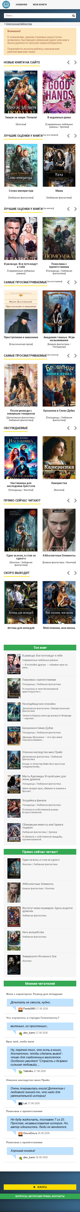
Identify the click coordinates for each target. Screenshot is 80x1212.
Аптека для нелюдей (20, 627)
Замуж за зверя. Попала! (21, 117)
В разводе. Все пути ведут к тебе (21, 265)
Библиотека (6, 4)
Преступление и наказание (21, 337)
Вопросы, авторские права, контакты (40, 1196)
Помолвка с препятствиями (59, 265)
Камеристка (59, 483)
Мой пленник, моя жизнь (59, 627)
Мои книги (40, 4)
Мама (59, 190)
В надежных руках (59, 117)
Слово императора (21, 190)
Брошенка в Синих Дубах (59, 410)
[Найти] (73, 15)
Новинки (21, 4)
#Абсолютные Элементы (59, 555)
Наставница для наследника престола (21, 484)
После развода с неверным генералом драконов (21, 412)
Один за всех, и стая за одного (21, 557)
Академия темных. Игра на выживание (59, 339)
